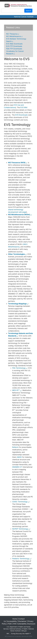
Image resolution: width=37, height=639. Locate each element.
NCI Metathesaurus (13, 36)
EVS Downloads (21, 115)
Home (14, 619)
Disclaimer (22, 621)
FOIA (10, 624)
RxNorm (15, 447)
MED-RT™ (16, 390)
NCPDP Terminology (20, 529)
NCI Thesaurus (11, 34)
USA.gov (24, 631)
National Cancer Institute (23, 17)
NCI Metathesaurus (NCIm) (19, 214)
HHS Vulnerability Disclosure (24, 624)
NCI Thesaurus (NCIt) (16, 163)
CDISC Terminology (20, 502)
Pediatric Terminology (20, 559)
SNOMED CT (17, 467)
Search (28, 11)
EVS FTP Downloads (14, 46)
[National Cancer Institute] (18, 5)
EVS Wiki (23, 107)
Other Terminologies (16, 254)
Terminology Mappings (17, 304)
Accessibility (12, 621)
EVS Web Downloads (14, 44)
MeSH (19, 457)
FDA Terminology (19, 368)
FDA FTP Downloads (14, 49)
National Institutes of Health (18, 629)
